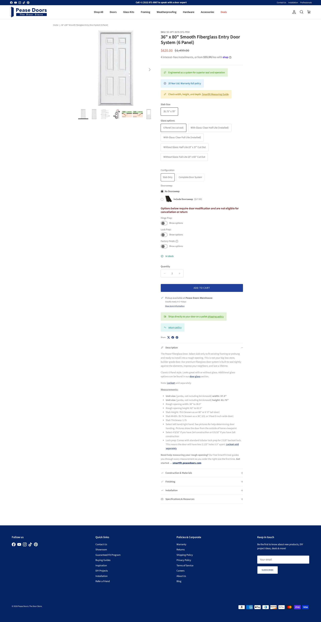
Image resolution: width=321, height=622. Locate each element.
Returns (181, 549)
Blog (179, 581)
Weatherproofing (166, 12)
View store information (175, 306)
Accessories (207, 12)
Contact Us (281, 2)
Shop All (98, 12)
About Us (181, 576)
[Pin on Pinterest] (177, 337)
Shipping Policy (185, 555)
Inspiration (101, 565)
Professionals (306, 2)
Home (55, 25)
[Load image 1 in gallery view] (115, 68)
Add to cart (202, 288)
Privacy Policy (184, 560)
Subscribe (268, 570)
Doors (113, 12)
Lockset (171, 383)
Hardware (188, 12)
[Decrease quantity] (164, 273)
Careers (180, 571)
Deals (224, 12)
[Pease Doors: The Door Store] (28, 12)
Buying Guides (102, 560)
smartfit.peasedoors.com (187, 463)
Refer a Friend (102, 581)
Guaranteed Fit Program (107, 555)
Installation (293, 2)
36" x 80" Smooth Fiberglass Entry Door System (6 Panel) (84, 25)
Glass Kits (128, 12)
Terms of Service (185, 565)
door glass (195, 376)
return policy (175, 327)
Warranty (181, 544)
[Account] (293, 12)
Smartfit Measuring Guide (215, 94)
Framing (145, 12)
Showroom (101, 549)
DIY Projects (101, 571)
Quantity (165, 266)
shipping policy (216, 316)
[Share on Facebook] (172, 337)
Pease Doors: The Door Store (30, 606)
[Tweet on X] (168, 337)
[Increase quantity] (180, 273)
